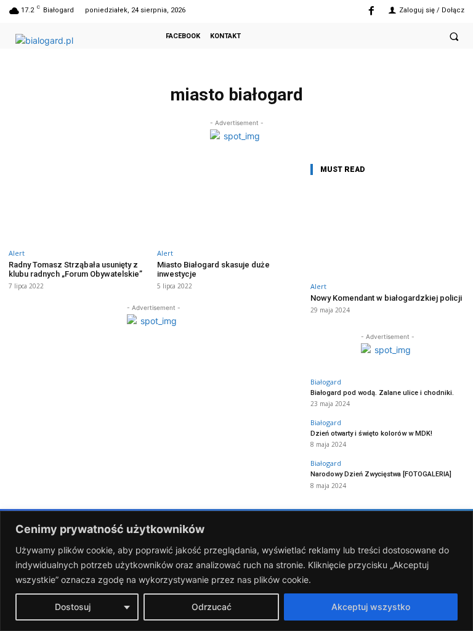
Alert (17, 253)
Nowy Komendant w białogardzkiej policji (386, 298)
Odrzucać (212, 606)
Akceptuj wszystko (370, 606)
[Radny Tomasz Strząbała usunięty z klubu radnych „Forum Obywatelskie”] (79, 201)
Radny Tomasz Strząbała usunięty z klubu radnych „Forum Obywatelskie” (75, 269)
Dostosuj (73, 606)
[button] (454, 36)
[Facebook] (371, 11)
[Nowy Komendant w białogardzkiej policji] (387, 231)
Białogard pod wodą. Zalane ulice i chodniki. (382, 393)
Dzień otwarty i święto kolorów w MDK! (371, 433)
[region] (236, 571)
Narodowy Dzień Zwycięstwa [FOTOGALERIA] (380, 474)
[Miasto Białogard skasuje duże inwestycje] (227, 201)
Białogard (325, 381)
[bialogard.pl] (61, 45)
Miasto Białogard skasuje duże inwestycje (213, 269)
